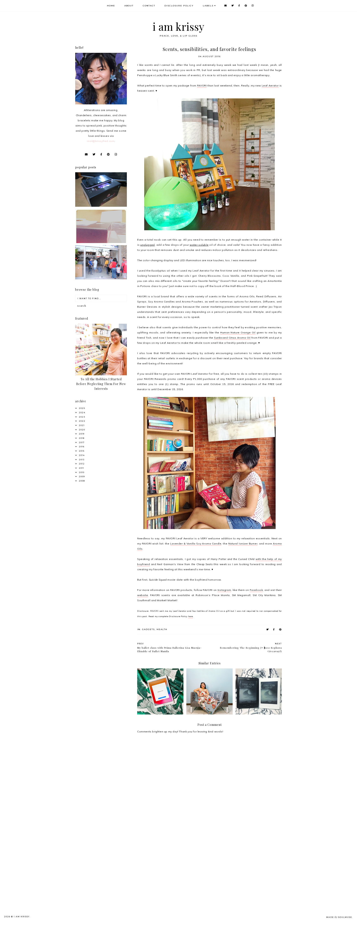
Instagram (224, 590)
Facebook (256, 590)
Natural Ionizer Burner (243, 543)
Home (111, 5)
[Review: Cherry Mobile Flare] (101, 205)
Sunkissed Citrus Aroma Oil (232, 337)
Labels (208, 5)
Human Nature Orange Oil (237, 332)
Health (162, 629)
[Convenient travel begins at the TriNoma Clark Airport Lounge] (101, 278)
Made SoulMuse (339, 917)
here (190, 616)
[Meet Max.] (101, 242)
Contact (149, 5)
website (142, 595)
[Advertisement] (107, 855)
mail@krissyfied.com (100, 141)
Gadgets (148, 629)
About (128, 5)
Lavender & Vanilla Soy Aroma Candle (195, 543)
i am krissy (179, 26)
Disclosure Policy (179, 5)
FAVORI (202, 85)
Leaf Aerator (270, 85)
